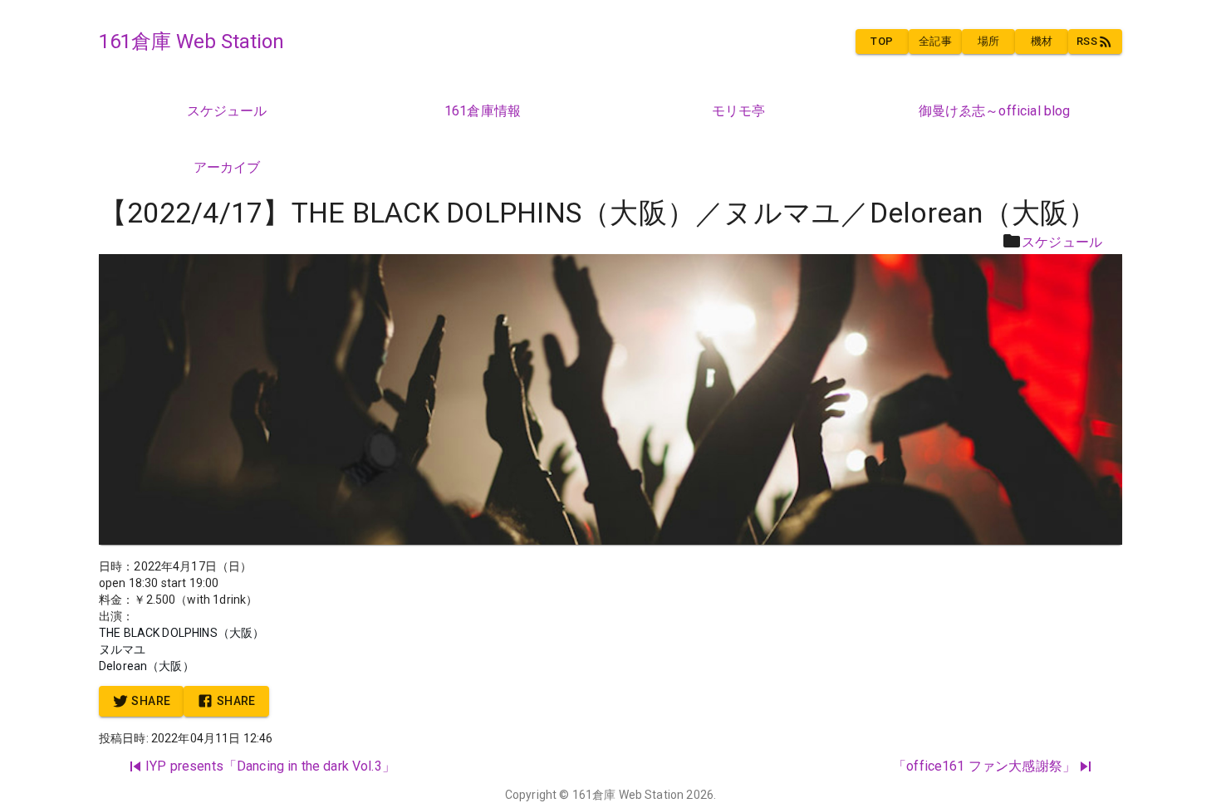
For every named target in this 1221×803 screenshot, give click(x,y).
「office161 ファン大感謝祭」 (984, 766)
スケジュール (1062, 242)
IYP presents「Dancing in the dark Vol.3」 (270, 766)
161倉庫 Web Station (628, 794)
